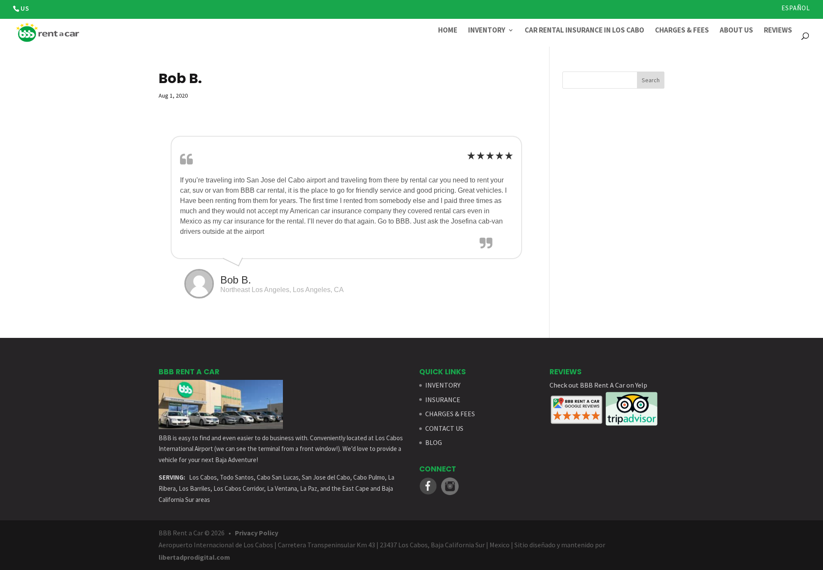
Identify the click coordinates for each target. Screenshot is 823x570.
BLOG (433, 442)
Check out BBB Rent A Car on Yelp (598, 385)
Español (795, 8)
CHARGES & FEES (450, 413)
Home (447, 31)
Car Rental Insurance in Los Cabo (584, 31)
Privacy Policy (256, 532)
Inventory (486, 31)
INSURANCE (442, 399)
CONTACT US (444, 428)
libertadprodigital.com (194, 557)
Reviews (778, 31)
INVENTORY (442, 385)
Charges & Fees (682, 31)
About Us (736, 31)
